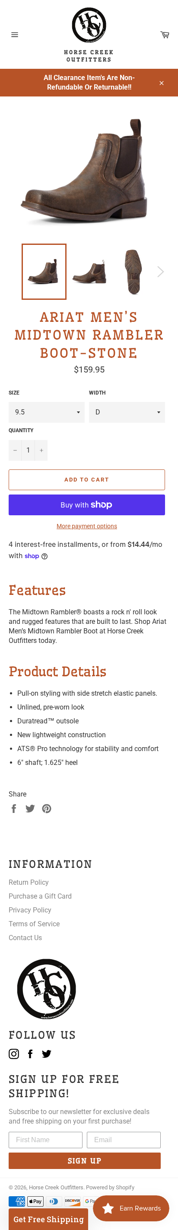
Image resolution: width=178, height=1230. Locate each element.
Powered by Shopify (110, 1187)
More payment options (87, 526)
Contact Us (25, 938)
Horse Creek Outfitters (56, 1187)
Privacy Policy (30, 910)
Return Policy (29, 882)
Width (97, 393)
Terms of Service (34, 924)
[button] (48, 1219)
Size (14, 393)
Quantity (21, 430)
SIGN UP (85, 1160)
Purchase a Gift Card (40, 896)
